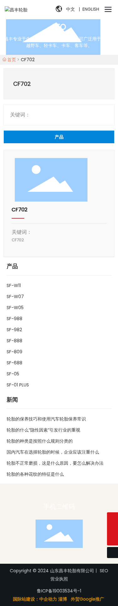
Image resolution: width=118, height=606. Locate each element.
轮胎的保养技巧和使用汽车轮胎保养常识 (46, 419)
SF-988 (14, 318)
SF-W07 (15, 296)
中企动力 (48, 599)
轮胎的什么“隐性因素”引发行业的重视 (43, 430)
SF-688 (14, 363)
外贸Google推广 (88, 599)
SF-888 (14, 341)
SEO (104, 571)
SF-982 (14, 330)
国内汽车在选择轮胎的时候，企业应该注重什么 (53, 452)
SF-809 (14, 352)
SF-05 (13, 374)
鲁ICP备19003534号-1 (59, 591)
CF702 (19, 209)
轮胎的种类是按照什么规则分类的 (40, 441)
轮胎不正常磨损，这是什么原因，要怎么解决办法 (55, 463)
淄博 (62, 599)
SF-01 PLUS (18, 385)
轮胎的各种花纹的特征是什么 (35, 474)
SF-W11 (14, 285)
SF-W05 (15, 307)
